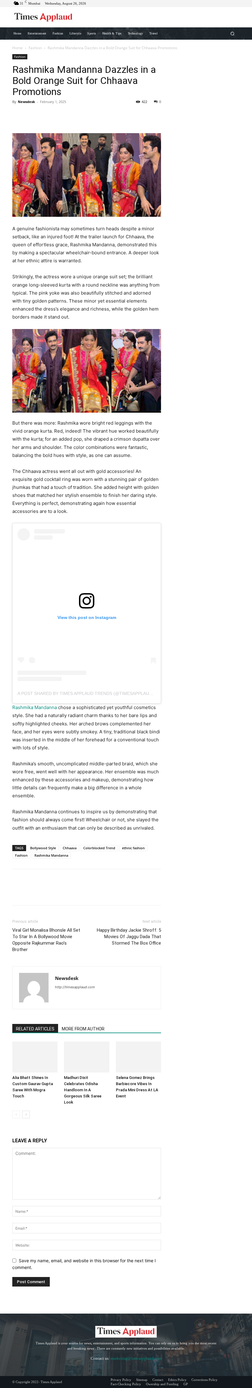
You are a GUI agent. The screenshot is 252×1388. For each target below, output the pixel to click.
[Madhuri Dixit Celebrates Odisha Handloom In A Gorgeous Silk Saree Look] (86, 1057)
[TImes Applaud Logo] (43, 17)
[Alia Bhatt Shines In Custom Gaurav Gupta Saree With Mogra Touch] (34, 1057)
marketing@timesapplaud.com (136, 1358)
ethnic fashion (133, 848)
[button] (232, 33)
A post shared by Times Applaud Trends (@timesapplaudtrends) (94, 693)
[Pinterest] (47, 115)
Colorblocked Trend (99, 848)
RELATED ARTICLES (35, 1028)
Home (17, 47)
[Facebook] (18, 115)
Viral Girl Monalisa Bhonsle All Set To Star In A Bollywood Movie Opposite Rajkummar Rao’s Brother (46, 939)
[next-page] (26, 1114)
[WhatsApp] (61, 115)
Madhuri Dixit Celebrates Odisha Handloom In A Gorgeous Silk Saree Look (82, 1089)
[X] (32, 115)
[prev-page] (16, 1114)
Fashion (35, 47)
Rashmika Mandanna (34, 707)
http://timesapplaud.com (75, 987)
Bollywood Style (43, 848)
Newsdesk (26, 101)
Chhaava (70, 848)
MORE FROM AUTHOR (83, 1028)
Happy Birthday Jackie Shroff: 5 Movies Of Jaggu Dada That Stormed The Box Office (129, 936)
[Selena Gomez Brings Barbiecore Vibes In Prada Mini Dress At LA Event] (138, 1057)
